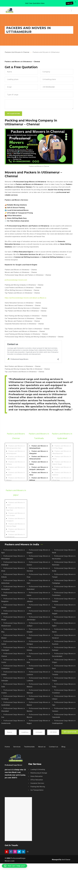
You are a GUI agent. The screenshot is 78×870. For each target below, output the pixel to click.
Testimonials (29, 747)
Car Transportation (36, 790)
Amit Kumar (66, 859)
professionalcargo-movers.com (16, 280)
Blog (63, 747)
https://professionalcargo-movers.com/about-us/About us (25, 298)
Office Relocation (36, 780)
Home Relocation (36, 776)
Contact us (53, 747)
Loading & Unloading (37, 769)
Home (7, 747)
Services (17, 747)
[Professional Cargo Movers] (9, 10)
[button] (14, 866)
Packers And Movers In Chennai (17, 52)
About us (42, 747)
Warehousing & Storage (38, 773)
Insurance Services (37, 783)
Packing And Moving (37, 787)
